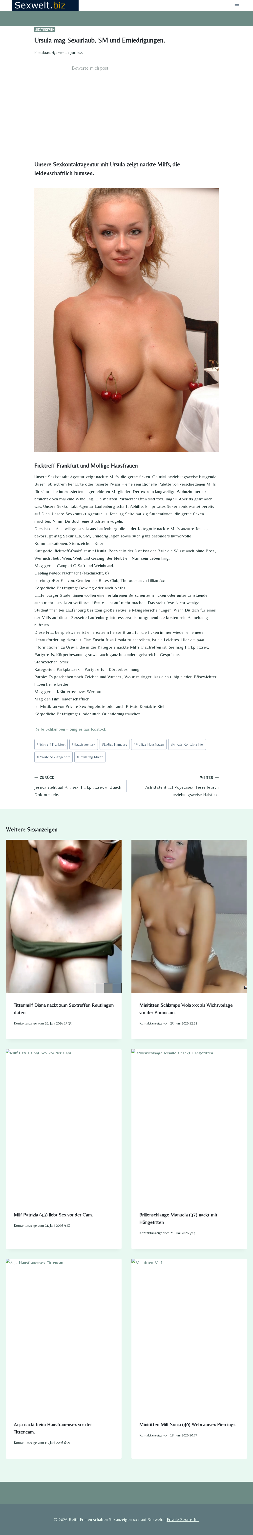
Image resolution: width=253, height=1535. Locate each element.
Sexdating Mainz (90, 757)
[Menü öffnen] (236, 5)
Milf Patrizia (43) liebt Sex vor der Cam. (53, 1214)
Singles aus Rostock (88, 729)
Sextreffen (44, 29)
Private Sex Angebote (53, 757)
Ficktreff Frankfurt (51, 744)
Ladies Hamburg (114, 744)
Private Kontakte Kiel (187, 744)
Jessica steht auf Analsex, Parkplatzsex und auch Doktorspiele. (77, 786)
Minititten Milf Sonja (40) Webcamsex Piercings (187, 1424)
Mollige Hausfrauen (149, 744)
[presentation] (64, 916)
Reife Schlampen (49, 729)
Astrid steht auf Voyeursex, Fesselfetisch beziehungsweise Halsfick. (182, 786)
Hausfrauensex (83, 744)
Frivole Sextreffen (183, 1519)
